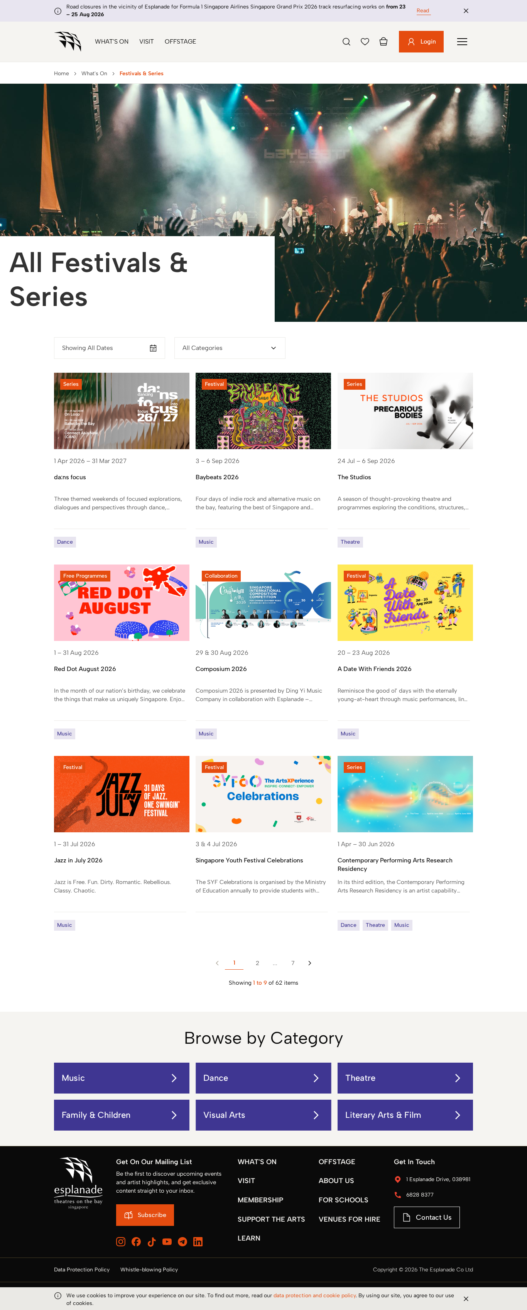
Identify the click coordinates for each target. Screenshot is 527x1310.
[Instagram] (120, 1241)
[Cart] (383, 41)
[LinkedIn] (198, 1241)
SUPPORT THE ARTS (271, 1219)
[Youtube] (167, 1241)
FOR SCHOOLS (343, 1200)
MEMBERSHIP (260, 1200)
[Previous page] (217, 963)
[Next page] (310, 963)
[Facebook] (136, 1241)
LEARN (249, 1238)
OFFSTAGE (337, 1162)
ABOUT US (336, 1180)
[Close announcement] (466, 11)
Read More (430, 10)
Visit (146, 41)
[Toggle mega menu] (462, 41)
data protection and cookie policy (315, 1295)
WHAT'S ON (257, 1162)
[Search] (346, 41)
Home (61, 73)
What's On (111, 41)
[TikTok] (151, 1242)
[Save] (365, 41)
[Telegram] (182, 1241)
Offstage (180, 41)
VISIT (246, 1180)
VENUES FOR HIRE (349, 1219)
